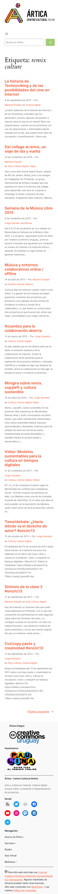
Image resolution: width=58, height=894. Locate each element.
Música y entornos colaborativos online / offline (24, 269)
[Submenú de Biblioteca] (16, 862)
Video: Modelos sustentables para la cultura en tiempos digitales (23, 458)
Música (28, 223)
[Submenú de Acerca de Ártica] (23, 837)
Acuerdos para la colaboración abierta (23, 328)
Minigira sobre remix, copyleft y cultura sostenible (23, 387)
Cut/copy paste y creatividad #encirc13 (24, 645)
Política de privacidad (24, 890)
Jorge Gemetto (12, 223)
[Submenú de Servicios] (15, 843)
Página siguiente (40, 711)
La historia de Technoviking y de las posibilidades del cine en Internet (27, 87)
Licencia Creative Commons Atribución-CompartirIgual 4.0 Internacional (29, 876)
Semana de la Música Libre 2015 (29, 210)
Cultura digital (33, 104)
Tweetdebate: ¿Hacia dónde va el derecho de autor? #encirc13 (26, 526)
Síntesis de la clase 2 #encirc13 (24, 588)
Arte (10, 166)
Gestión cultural (16, 284)
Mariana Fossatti (13, 104)
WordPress (37, 886)
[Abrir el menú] (7, 34)
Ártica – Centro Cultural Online (21, 778)
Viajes (32, 166)
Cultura (11, 341)
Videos (36, 479)
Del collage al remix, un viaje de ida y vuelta (25, 149)
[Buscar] (50, 42)
